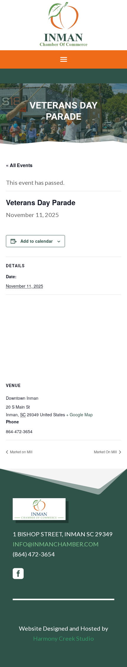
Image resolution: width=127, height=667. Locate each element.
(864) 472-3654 (34, 554)
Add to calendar (36, 241)
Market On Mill (106, 451)
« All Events (19, 165)
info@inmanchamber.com (56, 544)
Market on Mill (20, 451)
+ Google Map (79, 414)
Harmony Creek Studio (63, 638)
